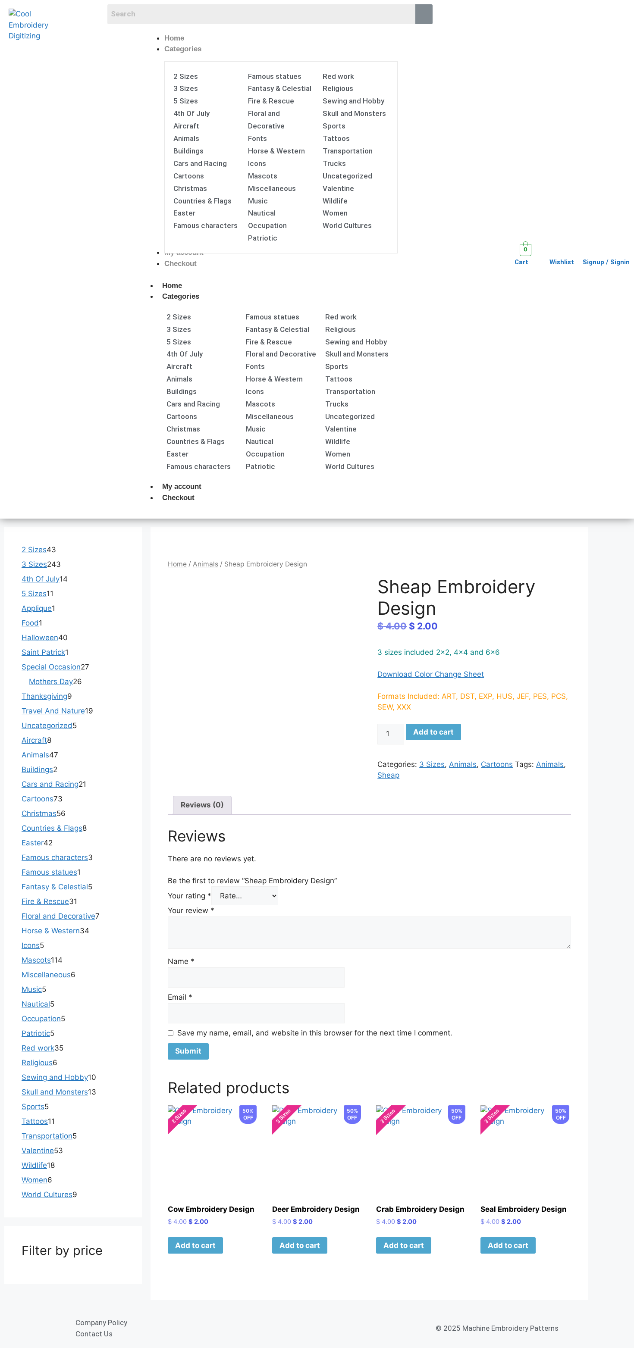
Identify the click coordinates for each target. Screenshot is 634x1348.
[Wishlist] (554, 249)
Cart (521, 262)
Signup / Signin (606, 262)
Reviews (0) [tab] (202, 805)
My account (181, 486)
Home (172, 285)
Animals (205, 564)
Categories (180, 296)
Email (180, 997)
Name (181, 961)
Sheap (388, 775)
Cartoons (497, 764)
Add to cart (433, 732)
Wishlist (561, 262)
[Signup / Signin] (588, 249)
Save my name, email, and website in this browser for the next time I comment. (314, 1033)
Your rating (189, 895)
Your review (191, 910)
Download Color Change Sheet (430, 674)
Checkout (178, 498)
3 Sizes (432, 764)
